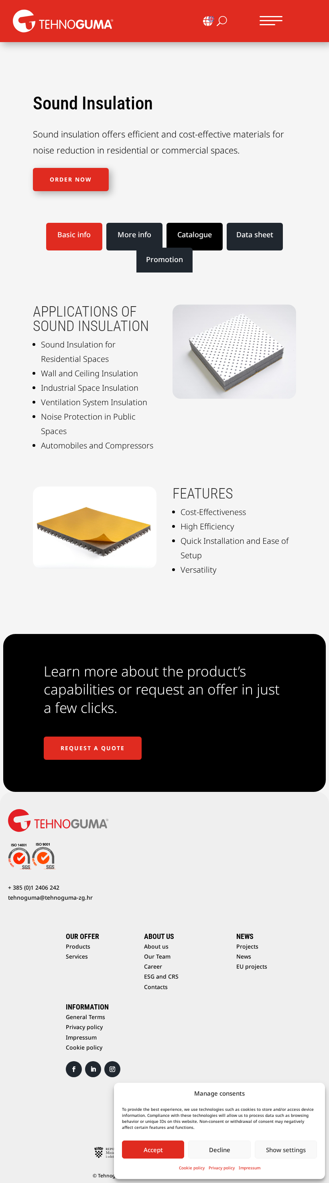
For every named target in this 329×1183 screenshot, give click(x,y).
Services (77, 956)
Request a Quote (93, 748)
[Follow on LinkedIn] (93, 1069)
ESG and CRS (161, 976)
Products (78, 946)
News (243, 956)
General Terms (85, 1017)
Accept (153, 1150)
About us (156, 946)
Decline (219, 1150)
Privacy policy (222, 1168)
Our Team (157, 956)
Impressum (249, 1168)
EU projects (251, 966)
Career (153, 966)
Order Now (71, 179)
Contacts (156, 987)
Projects (247, 946)
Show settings (286, 1150)
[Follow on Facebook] (74, 1069)
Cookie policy (192, 1168)
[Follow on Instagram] (112, 1069)
